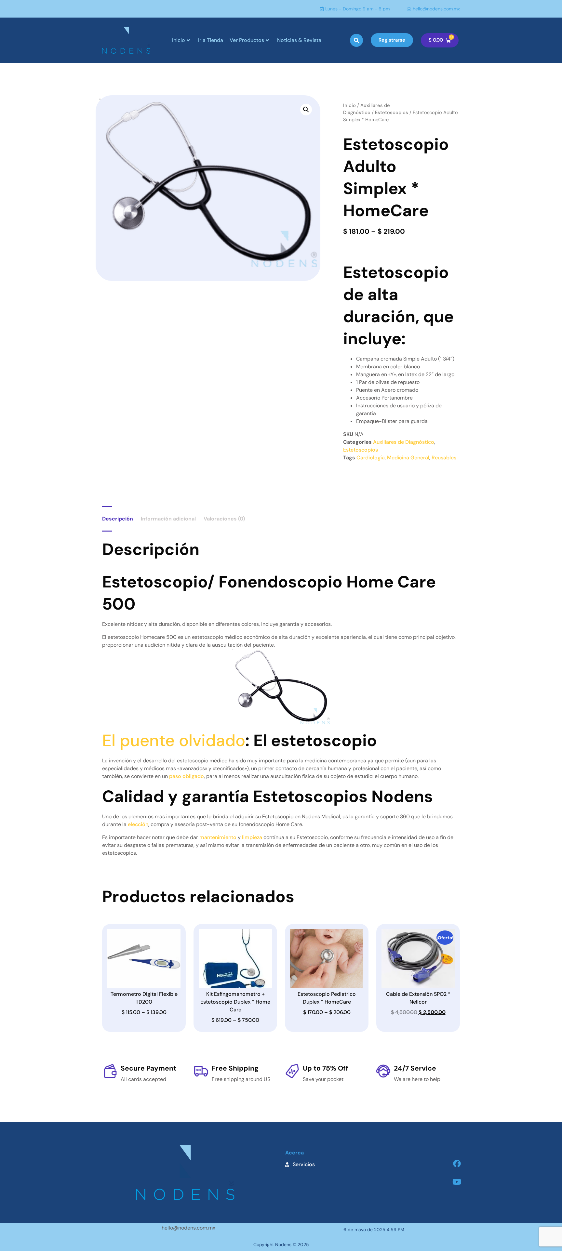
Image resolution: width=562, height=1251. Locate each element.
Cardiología (370, 457)
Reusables (444, 457)
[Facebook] (457, 1163)
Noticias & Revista (299, 40)
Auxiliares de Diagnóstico (403, 442)
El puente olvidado (173, 740)
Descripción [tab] (117, 518)
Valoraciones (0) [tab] (224, 518)
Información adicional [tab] (168, 518)
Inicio (178, 40)
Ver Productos (247, 40)
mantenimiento (217, 837)
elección (138, 824)
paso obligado (186, 776)
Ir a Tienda (210, 40)
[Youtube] (457, 1182)
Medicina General (408, 457)
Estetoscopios (391, 112)
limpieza (252, 837)
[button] (356, 40)
